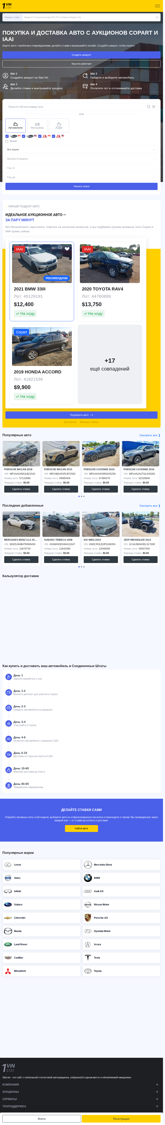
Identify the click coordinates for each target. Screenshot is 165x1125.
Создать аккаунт (81, 55)
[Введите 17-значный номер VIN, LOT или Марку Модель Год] (157, 17)
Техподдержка (14, 1106)
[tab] (79, 496)
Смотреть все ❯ (150, 435)
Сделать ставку (21, 489)
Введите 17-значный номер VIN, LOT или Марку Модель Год (53, 17)
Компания (10, 1084)
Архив (13, 141)
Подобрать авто (79, 415)
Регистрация (121, 1118)
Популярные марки (18, 852)
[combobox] (81, 149)
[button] (12, 17)
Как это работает (82, 63)
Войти (42, 1118)
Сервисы (9, 1099)
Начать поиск (82, 186)
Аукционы (10, 1091)
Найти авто (81, 828)
